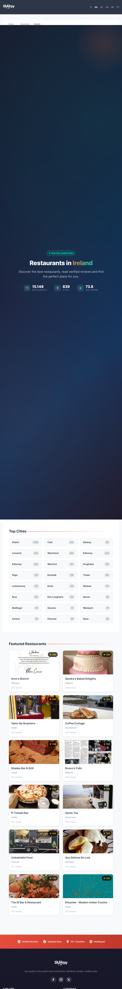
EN (96, 7)
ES (101, 7)
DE (112, 7)
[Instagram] (61, 980)
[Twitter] (69, 980)
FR (107, 7)
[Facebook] (53, 980)
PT (118, 7)
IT (91, 7)
